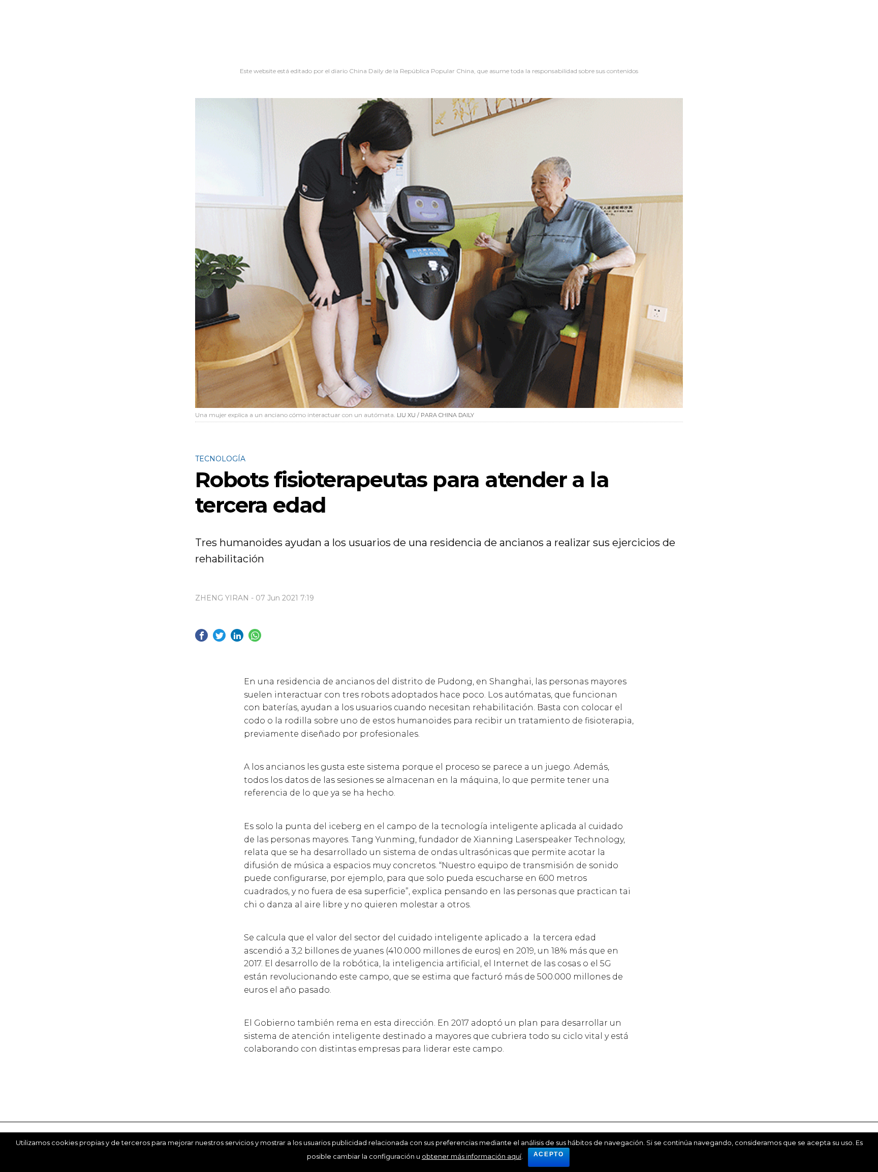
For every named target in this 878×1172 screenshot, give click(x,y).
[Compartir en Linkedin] (237, 635)
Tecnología (220, 458)
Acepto (549, 1154)
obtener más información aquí (471, 1156)
